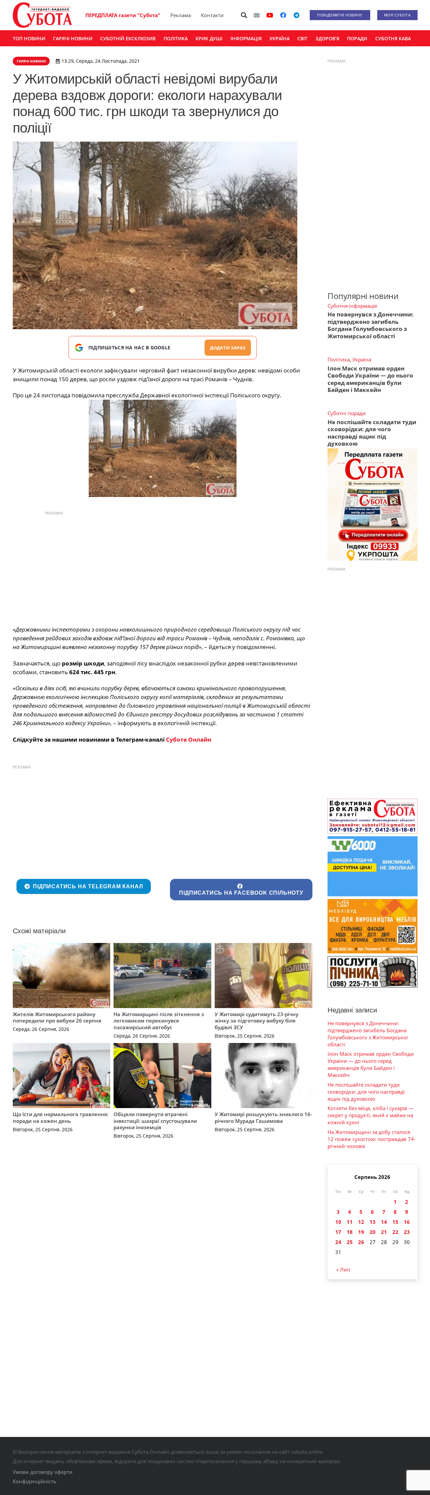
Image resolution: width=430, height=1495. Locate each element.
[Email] (257, 15)
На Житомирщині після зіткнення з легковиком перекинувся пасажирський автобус (159, 1021)
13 (373, 1221)
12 (361, 1221)
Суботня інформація (352, 305)
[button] (244, 15)
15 (395, 1221)
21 (384, 1232)
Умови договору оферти (43, 1471)
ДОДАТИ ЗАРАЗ (228, 348)
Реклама (180, 15)
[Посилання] (42, 15)
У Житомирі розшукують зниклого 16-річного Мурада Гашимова (263, 1117)
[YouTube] (270, 15)
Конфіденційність (34, 1481)
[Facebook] (283, 15)
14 (384, 1221)
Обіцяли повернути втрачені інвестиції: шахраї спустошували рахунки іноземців (155, 1121)
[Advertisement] (162, 566)
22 (395, 1232)
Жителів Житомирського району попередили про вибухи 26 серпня (57, 1017)
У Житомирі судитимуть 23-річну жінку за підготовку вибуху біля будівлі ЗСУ (256, 1021)
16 (407, 1221)
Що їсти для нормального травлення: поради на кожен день (61, 1117)
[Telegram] (297, 15)
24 (338, 1242)
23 (407, 1232)
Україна (361, 359)
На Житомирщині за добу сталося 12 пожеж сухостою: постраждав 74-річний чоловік (372, 1139)
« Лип (343, 1269)
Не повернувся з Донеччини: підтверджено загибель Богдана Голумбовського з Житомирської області (371, 325)
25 (350, 1242)
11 (350, 1221)
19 (361, 1232)
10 (338, 1221)
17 (338, 1232)
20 (373, 1232)
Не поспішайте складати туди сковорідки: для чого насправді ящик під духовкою (372, 432)
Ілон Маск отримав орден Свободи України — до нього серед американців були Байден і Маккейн (370, 379)
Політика (339, 359)
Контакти (212, 15)
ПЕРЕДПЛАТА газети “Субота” (122, 15)
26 (361, 1242)
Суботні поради (347, 413)
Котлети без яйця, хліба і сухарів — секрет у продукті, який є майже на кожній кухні (371, 1115)
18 (350, 1232)
